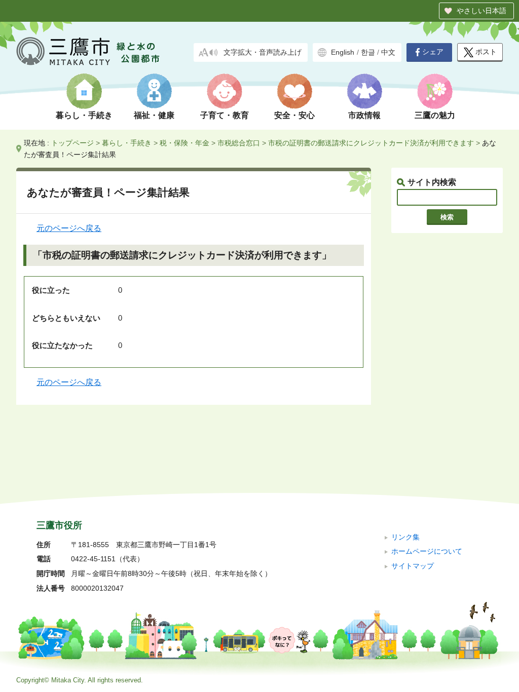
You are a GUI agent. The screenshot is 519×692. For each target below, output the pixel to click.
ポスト (486, 52)
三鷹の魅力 (435, 115)
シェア (432, 52)
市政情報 (364, 115)
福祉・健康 (154, 115)
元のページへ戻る (68, 228)
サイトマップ (412, 566)
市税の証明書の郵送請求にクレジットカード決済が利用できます (371, 143)
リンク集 (405, 537)
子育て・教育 (224, 115)
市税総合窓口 (238, 143)
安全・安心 (294, 115)
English (342, 52)
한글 (368, 52)
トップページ (72, 143)
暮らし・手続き (84, 115)
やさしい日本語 (481, 11)
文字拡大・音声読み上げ (263, 52)
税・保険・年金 (184, 143)
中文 (388, 52)
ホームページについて (426, 551)
